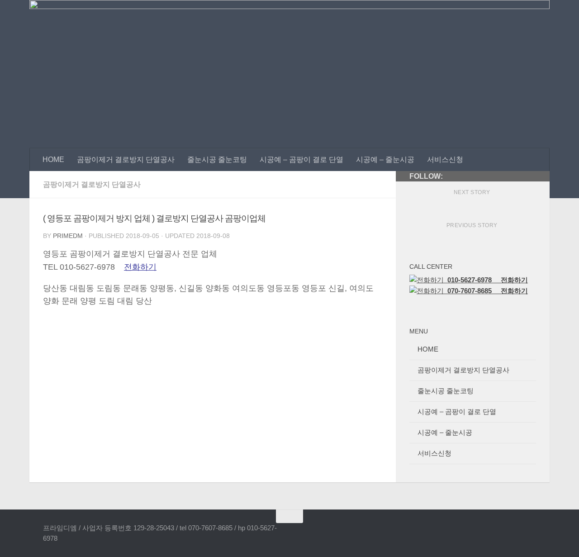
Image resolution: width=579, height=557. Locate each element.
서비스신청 (445, 159)
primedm (68, 235)
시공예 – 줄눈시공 (385, 159)
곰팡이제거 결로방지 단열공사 (126, 159)
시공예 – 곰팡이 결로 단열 (301, 159)
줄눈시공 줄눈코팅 (217, 159)
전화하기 (140, 266)
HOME (53, 159)
